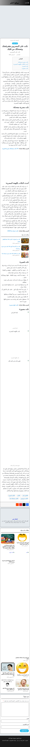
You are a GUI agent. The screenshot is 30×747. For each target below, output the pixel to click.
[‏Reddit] (17, 504)
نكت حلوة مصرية (13, 305)
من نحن (18, 740)
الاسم (28, 718)
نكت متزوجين (24, 498)
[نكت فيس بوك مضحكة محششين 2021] (22, 604)
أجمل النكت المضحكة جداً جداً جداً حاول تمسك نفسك (23, 543)
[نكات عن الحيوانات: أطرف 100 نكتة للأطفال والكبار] (25, 240)
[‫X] (24, 504)
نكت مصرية (12, 40)
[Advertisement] (15, 22)
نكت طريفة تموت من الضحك (23, 674)
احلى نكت (25, 495)
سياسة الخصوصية (12, 740)
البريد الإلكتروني (26, 724)
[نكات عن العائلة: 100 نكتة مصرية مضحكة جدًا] (25, 255)
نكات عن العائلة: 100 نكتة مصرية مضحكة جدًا (11, 253)
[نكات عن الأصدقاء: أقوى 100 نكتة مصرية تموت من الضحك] (25, 248)
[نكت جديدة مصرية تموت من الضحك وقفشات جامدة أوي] (22, 683)
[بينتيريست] (20, 504)
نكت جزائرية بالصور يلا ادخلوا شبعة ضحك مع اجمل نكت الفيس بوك (7, 674)
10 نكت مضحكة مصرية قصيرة (10, 148)
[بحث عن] (23, 3)
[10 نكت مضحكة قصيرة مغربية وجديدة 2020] (7, 555)
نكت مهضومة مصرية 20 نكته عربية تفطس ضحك (8, 689)
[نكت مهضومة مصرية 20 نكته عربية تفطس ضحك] (7, 683)
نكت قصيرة (11, 495)
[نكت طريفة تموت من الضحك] (22, 668)
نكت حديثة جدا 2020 (12, 231)
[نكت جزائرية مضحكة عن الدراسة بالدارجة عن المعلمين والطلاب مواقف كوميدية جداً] (7, 539)
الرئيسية (17, 40)
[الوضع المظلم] (20, 3)
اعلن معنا (22, 740)
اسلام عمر (18, 54)
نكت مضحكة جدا (13, 498)
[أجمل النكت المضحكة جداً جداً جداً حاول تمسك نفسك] (22, 537)
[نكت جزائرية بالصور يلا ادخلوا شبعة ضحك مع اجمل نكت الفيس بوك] (7, 667)
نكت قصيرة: (25, 66)
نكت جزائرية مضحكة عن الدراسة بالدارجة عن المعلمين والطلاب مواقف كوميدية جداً (8, 546)
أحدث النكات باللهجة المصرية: (20, 64)
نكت (18, 495)
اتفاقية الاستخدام (5, 740)
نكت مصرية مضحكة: (23, 62)
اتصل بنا (26, 740)
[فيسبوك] (27, 504)
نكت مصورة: (25, 68)
